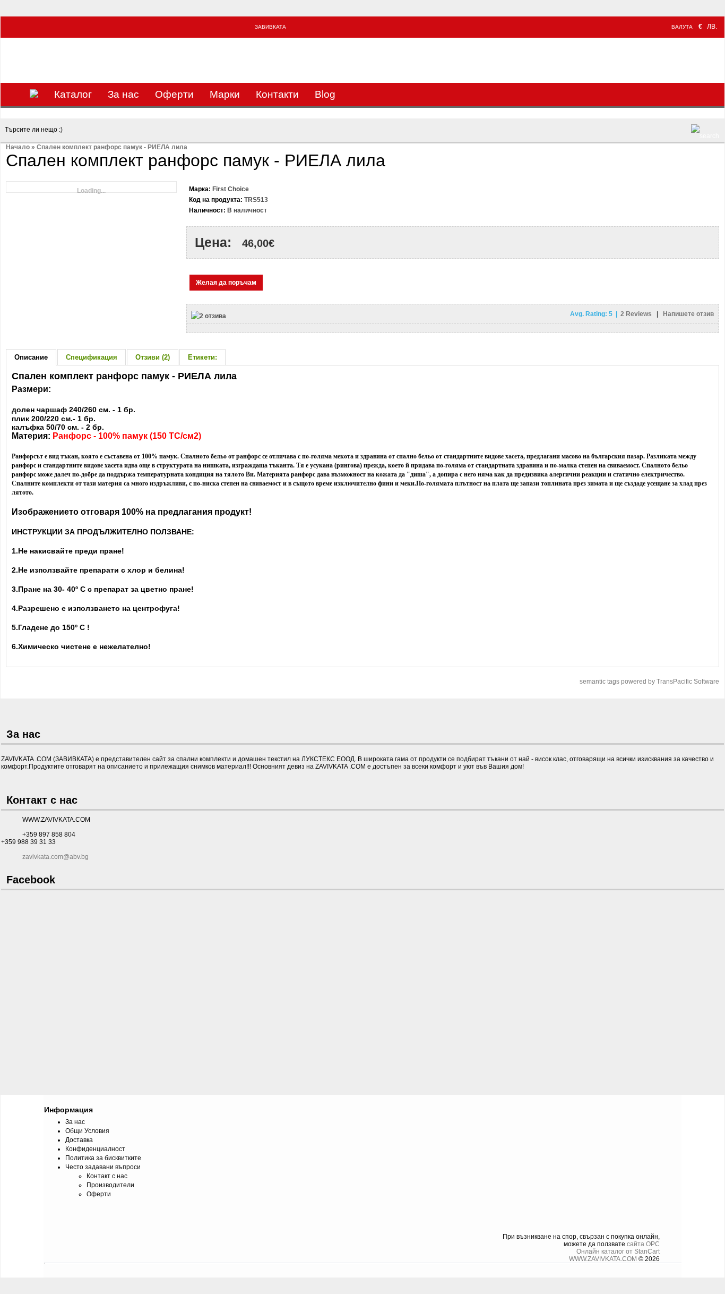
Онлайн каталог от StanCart (618, 1251)
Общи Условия (87, 1131)
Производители (110, 1185)
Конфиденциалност (95, 1149)
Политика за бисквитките (103, 1158)
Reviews (636, 314)
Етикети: (202, 357)
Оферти (174, 94)
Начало (18, 147)
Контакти (277, 94)
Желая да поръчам (226, 282)
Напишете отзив (688, 314)
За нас (123, 94)
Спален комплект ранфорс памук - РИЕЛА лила (112, 147)
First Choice (230, 189)
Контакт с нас (107, 1176)
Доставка (79, 1140)
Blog (325, 94)
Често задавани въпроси (103, 1167)
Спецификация (91, 357)
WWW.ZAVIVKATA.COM (603, 1259)
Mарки (225, 94)
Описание (31, 357)
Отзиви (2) (152, 357)
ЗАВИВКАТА (270, 27)
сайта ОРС (643, 1244)
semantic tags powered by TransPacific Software (649, 681)
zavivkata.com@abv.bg (55, 857)
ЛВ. (712, 26)
